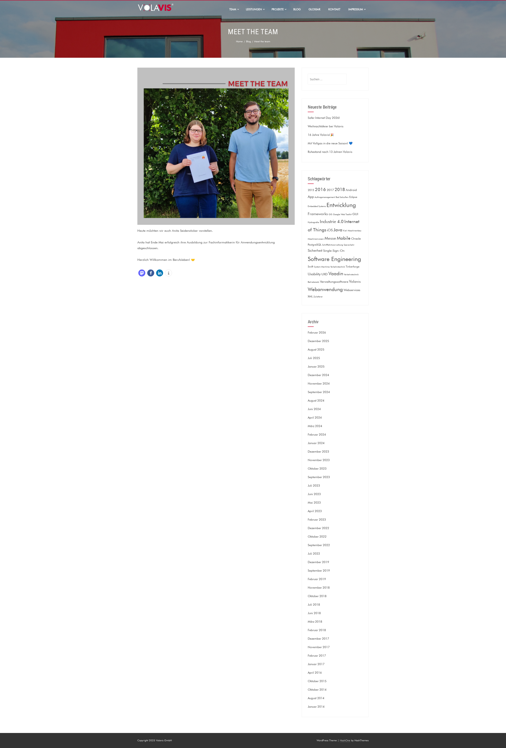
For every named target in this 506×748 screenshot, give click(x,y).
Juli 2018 (314, 604)
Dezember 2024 (318, 375)
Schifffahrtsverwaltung (332, 245)
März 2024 (315, 426)
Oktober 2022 (317, 536)
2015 (311, 190)
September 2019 (319, 570)
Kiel (345, 230)
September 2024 (319, 392)
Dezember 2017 (318, 638)
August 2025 (316, 349)
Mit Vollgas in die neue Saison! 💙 (330, 143)
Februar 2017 (317, 655)
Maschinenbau (354, 230)
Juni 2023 (314, 494)
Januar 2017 (316, 664)
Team (232, 9)
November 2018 (319, 587)
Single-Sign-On (334, 250)
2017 (330, 190)
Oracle (356, 238)
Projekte (278, 9)
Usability (314, 274)
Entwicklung (341, 204)
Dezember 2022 (318, 528)
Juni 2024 (314, 409)
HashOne (345, 740)
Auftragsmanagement (325, 197)
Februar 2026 (317, 332)
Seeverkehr (349, 245)
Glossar (314, 9)
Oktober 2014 (317, 689)
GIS (330, 214)
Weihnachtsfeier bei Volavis (325, 126)
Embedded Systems (317, 206)
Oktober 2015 (317, 681)
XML (310, 296)
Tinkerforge (352, 266)
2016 (320, 189)
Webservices (352, 290)
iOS (330, 230)
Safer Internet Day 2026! (324, 118)
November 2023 (319, 460)
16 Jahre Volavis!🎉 (321, 135)
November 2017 (319, 647)
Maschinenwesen (316, 239)
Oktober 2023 (317, 468)
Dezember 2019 (318, 562)
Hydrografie (313, 222)
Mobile (343, 238)
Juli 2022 (314, 553)
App (311, 197)
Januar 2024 (316, 443)
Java (337, 229)
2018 (340, 189)
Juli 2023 (314, 485)
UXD (324, 274)
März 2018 (315, 621)
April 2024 (315, 417)
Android (351, 190)
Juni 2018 (314, 613)
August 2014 (316, 698)
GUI (355, 214)
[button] (141, 273)
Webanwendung (325, 289)
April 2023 (315, 511)
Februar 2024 (317, 434)
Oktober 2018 (317, 596)
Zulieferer (318, 296)
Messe (330, 238)
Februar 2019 (317, 579)
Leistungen (254, 9)
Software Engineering (334, 258)
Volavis (355, 281)
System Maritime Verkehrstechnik (329, 267)
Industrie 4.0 (332, 221)
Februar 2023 (317, 519)
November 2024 (319, 383)
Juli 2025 (314, 358)
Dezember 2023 (318, 451)
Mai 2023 (314, 502)
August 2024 (316, 400)
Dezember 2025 (318, 341)
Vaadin (336, 273)
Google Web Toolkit (342, 214)
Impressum (355, 9)
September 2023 (319, 477)
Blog (297, 9)
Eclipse (353, 197)
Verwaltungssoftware (334, 282)
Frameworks (318, 213)
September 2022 (319, 545)
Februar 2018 (317, 630)
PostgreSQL (314, 244)
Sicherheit (315, 250)
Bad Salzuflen (342, 197)
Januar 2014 (316, 706)
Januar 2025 (316, 366)
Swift (310, 266)
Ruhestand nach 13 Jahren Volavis (330, 152)
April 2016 (315, 672)
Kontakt (334, 9)
